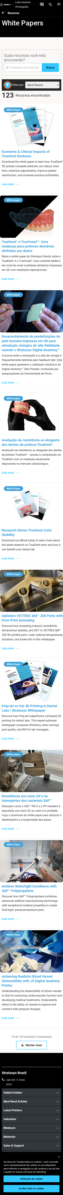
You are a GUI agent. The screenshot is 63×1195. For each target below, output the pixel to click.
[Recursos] (5, 13)
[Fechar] (59, 1157)
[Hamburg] (59, 4)
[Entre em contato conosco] (41, 4)
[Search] (50, 4)
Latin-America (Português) (22, 4)
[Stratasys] (5, 4)
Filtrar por (17, 85)
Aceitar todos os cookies (31, 1188)
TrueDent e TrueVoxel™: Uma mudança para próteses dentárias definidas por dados (28, 246)
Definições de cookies (31, 1179)
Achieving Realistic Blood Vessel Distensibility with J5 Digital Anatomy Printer (31, 980)
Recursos (13, 13)
